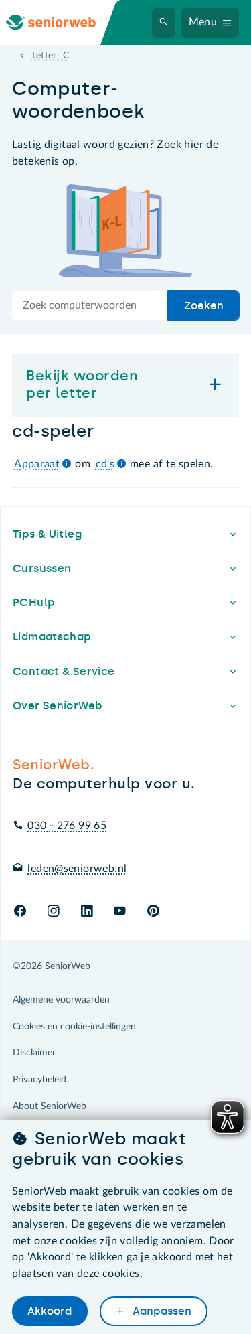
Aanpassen (160, 1311)
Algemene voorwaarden (61, 1000)
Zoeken (204, 305)
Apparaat (37, 464)
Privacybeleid (39, 1079)
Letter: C (50, 55)
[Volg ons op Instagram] (53, 912)
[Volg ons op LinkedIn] (87, 912)
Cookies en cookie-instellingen (74, 1026)
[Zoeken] (164, 23)
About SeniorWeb (49, 1106)
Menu (203, 22)
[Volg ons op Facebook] (20, 912)
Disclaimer (34, 1052)
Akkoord (49, 1311)
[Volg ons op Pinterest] (153, 912)
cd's (105, 464)
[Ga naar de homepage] (61, 22)
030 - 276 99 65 (66, 825)
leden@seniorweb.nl (77, 868)
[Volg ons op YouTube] (119, 912)
